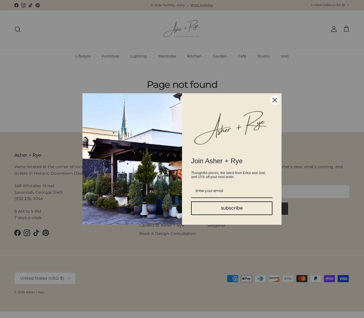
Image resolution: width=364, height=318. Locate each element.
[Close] (275, 100)
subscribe (232, 208)
